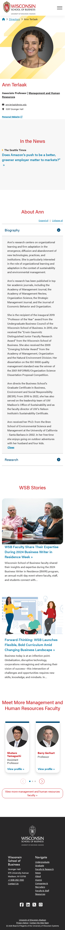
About (38, 876)
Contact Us (13, 883)
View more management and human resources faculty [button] (32, 793)
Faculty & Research (44, 869)
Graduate (39, 865)
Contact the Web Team (39, 922)
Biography (12, 230)
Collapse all (57, 220)
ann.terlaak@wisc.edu (16, 104)
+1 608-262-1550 (16, 879)
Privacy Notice (22, 922)
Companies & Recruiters (41, 885)
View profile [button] (14, 769)
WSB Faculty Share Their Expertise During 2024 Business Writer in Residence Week (31, 551)
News (38, 872)
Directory (14, 19)
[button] (29, 781)
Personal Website (11, 116)
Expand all (43, 220)
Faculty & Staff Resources (42, 892)
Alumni (38, 879)
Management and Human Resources (31, 95)
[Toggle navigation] (61, 7)
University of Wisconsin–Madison (32, 920)
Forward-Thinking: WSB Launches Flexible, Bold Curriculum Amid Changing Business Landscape (31, 644)
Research (11, 459)
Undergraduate (42, 862)
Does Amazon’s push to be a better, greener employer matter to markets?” (31, 157)
